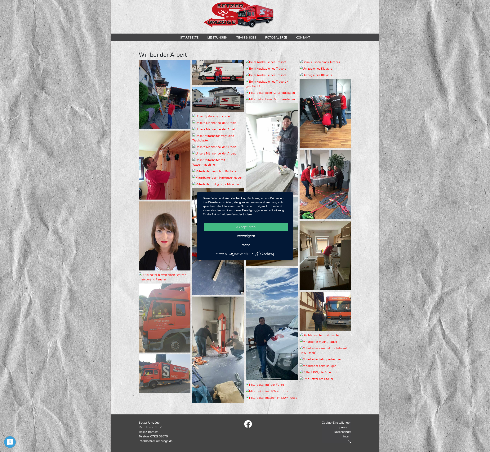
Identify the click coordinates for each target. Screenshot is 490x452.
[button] (164, 95)
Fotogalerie (276, 37)
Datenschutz (342, 432)
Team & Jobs (246, 37)
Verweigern (246, 236)
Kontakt (303, 37)
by (349, 441)
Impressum (343, 427)
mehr (246, 245)
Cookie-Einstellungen (336, 422)
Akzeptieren (246, 227)
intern (347, 436)
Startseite (189, 37)
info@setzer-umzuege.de (155, 441)
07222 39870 (159, 436)
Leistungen (217, 37)
